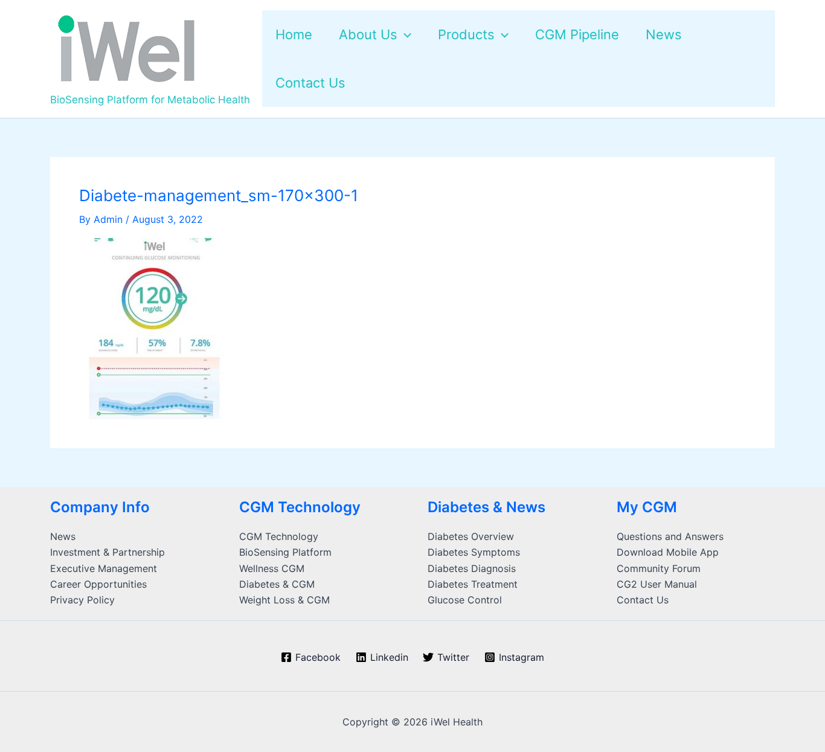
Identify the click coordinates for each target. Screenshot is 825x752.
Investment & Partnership (107, 552)
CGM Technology (278, 536)
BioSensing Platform (285, 552)
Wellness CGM (271, 568)
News (62, 536)
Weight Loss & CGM (284, 600)
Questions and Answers (670, 536)
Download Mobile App (668, 552)
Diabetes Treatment (473, 584)
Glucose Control (465, 600)
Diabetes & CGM (277, 584)
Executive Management (103, 568)
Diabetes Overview (471, 536)
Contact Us (643, 600)
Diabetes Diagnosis (472, 568)
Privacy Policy (82, 600)
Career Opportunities (98, 584)
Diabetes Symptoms (474, 552)
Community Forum (659, 568)
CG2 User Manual (657, 584)
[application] (404, 34)
